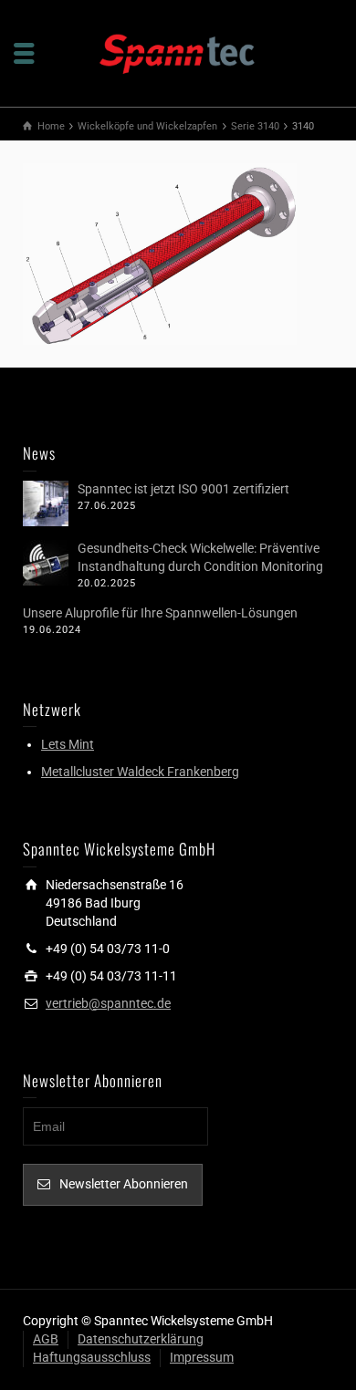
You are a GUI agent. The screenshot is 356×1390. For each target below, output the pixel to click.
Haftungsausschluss (92, 1357)
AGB (45, 1339)
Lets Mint (67, 744)
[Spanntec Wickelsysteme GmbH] (178, 52)
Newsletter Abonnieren (123, 1184)
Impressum (202, 1357)
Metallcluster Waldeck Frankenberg (140, 771)
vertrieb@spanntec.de (108, 1003)
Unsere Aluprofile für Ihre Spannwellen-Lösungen (160, 613)
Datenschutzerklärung (141, 1339)
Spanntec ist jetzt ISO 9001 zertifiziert (183, 489)
